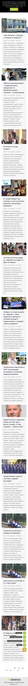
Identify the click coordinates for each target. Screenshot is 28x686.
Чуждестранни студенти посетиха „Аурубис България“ (13, 478)
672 (18, 670)
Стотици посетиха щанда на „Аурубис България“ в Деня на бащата (13, 260)
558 (15, 668)
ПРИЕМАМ (14, 9)
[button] (24, 649)
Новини (5, 40)
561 (7, 670)
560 (23, 668)
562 (11, 670)
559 (19, 668)
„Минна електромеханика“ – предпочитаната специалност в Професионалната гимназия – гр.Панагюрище (14, 87)
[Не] (26, 6)
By (11, 40)
